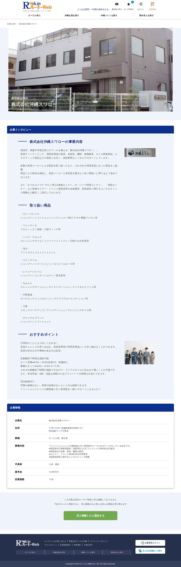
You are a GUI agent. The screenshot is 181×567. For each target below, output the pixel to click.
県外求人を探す (117, 552)
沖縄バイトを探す (88, 552)
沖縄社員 (69, 15)
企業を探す (88, 545)
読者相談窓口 (65, 545)
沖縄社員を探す (59, 552)
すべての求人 (34, 15)
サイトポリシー (51, 545)
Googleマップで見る (58, 430)
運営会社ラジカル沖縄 (78, 541)
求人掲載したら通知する (90, 515)
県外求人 (143, 15)
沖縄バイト (106, 15)
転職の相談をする (100, 9)
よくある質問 (83, 9)
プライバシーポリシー (99, 541)
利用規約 (77, 545)
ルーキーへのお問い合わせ (55, 541)
